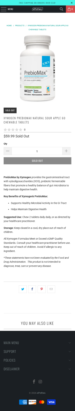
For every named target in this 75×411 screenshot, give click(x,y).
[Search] (61, 9)
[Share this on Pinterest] (42, 289)
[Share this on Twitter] (23, 289)
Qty (5, 143)
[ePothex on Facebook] (34, 382)
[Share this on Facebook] (32, 289)
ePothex (41, 393)
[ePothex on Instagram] (40, 382)
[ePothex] (37, 9)
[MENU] (1, 9)
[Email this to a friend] (51, 289)
